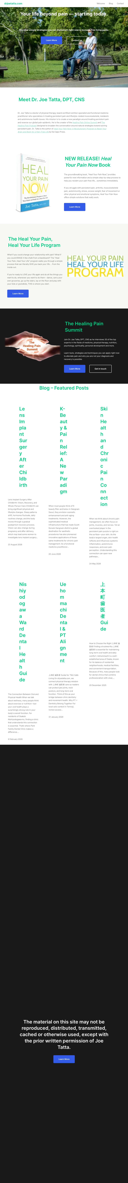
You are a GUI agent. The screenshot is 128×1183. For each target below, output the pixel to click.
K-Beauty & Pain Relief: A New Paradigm (64, 450)
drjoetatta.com (13, 3)
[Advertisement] (64, 65)
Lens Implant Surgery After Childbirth (23, 447)
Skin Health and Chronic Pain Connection (104, 456)
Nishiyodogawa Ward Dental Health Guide (23, 631)
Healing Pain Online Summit (84, 122)
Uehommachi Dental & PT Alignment (63, 622)
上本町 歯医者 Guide (104, 606)
